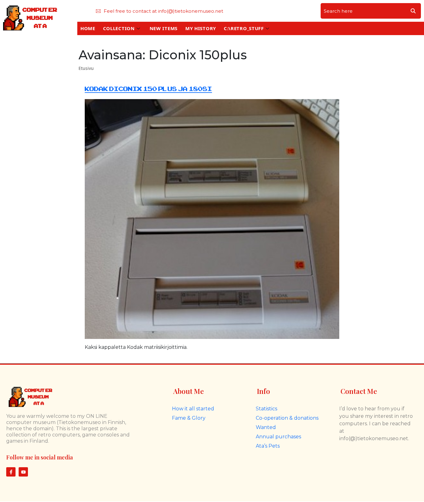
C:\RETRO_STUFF (244, 28)
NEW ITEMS (164, 28)
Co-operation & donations (287, 418)
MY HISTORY (200, 28)
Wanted (266, 427)
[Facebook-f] (11, 472)
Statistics (266, 409)
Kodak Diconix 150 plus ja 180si (148, 89)
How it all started (193, 409)
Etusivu (86, 68)
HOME (87, 28)
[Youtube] (23, 472)
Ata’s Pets (268, 446)
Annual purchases (278, 437)
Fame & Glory (188, 418)
